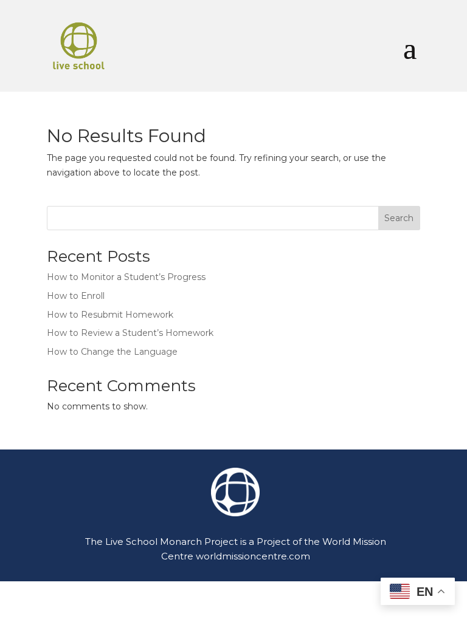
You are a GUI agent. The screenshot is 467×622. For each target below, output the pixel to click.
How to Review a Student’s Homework (130, 332)
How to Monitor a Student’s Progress (126, 277)
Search (398, 218)
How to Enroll (76, 295)
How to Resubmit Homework (110, 314)
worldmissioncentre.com (253, 556)
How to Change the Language (112, 351)
